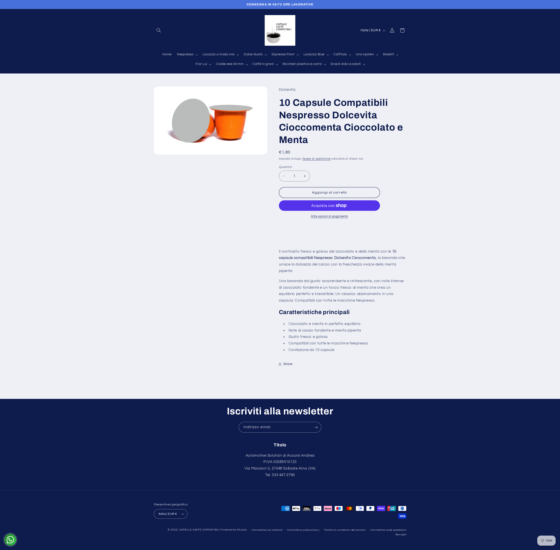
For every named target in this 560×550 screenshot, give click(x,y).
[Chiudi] (483, 96)
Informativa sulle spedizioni (388, 530)
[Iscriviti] (316, 427)
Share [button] (287, 364)
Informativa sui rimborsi (267, 530)
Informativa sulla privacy (303, 530)
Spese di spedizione (316, 159)
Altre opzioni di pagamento (329, 216)
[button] (159, 30)
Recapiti (401, 534)
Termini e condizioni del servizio (345, 530)
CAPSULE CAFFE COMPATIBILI (199, 530)
